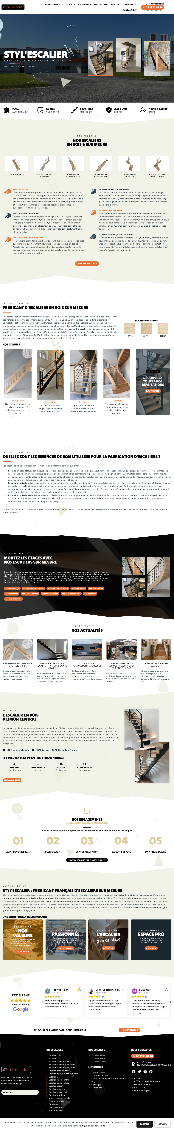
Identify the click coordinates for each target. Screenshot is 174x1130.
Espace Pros (129, 4)
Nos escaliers (52, 4)
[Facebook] (133, 1071)
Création (51, 402)
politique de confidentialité (91, 1125)
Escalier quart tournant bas (73, 175)
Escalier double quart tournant (157, 175)
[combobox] (20, 1092)
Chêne (146, 336)
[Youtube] (145, 1071)
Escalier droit (17, 174)
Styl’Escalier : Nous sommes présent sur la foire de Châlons (121, 666)
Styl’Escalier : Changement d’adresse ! (87, 664)
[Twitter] (139, 1071)
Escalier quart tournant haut (101, 175)
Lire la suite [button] (93, 1013)
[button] (170, 1002)
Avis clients (84, 4)
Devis (69, 4)
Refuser (163, 1124)
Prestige (83, 402)
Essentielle (18, 400)
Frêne (163, 336)
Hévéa (130, 336)
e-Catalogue (129, 10)
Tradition (117, 400)
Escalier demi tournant (129, 175)
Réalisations (101, 4)
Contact (116, 4)
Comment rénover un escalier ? (156, 664)
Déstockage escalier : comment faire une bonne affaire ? (52, 666)
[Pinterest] (150, 1071)
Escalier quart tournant (44, 175)
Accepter (144, 1124)
